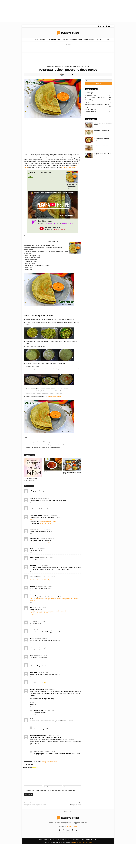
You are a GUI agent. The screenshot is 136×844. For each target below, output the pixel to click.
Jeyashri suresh (69, 74)
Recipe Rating (27, 768)
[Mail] (103, 26)
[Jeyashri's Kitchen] (68, 32)
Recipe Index (43, 39)
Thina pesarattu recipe (68, 167)
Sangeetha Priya (34, 630)
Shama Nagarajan (35, 595)
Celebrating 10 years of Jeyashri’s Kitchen (31, 479)
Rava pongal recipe (75, 804)
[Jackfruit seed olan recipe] (89, 148)
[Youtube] (109, 26)
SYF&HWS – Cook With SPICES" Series (41, 613)
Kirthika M (32, 719)
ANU (31, 607)
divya (31, 490)
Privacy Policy (94, 839)
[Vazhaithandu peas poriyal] (89, 132)
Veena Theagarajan (35, 576)
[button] (108, 40)
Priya (31, 647)
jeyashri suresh (38, 710)
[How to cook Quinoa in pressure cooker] (89, 125)
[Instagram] (101, 26)
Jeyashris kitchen (60, 229)
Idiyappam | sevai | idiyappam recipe (35, 804)
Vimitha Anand (34, 507)
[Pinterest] (106, 26)
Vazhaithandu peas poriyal (101, 130)
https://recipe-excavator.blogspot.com (42, 542)
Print (70, 184)
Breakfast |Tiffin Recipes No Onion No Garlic (58, 66)
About (36, 39)
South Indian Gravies (76, 39)
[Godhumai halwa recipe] (53, 464)
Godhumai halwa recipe (51, 472)
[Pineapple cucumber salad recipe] (89, 140)
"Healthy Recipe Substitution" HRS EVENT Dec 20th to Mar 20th (49, 611)
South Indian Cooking (36, 615)
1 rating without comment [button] (49, 762)
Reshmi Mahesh (34, 529)
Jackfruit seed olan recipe (101, 146)
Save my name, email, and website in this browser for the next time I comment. (50, 791)
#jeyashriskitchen (67, 223)
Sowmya (32, 519)
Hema (31, 655)
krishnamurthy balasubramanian (39, 735)
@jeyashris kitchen (50, 223)
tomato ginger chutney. (55, 396)
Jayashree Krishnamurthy (37, 689)
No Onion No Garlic (55, 39)
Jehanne (32, 638)
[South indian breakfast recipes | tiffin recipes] (72, 464)
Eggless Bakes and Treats (48, 521)
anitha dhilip (33, 672)
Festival (65, 39)
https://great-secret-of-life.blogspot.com (43, 580)
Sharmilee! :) (33, 664)
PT (30, 621)
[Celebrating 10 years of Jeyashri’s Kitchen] (33, 467)
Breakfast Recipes (89, 39)
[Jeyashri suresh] (61, 75)
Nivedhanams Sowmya (36, 515)
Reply (31, 494)
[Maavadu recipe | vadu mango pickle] (89, 155)
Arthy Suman (33, 586)
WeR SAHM (33, 565)
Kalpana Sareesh (34, 557)
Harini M (32, 681)
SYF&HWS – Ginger (46, 523)
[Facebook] (98, 26)
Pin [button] (75, 184)
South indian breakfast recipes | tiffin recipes (72, 473)
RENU (31, 548)
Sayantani (32, 498)
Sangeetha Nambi (35, 538)
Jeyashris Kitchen (39, 751)
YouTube (99, 39)
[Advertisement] (47, 11)
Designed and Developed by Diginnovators (82, 842)
